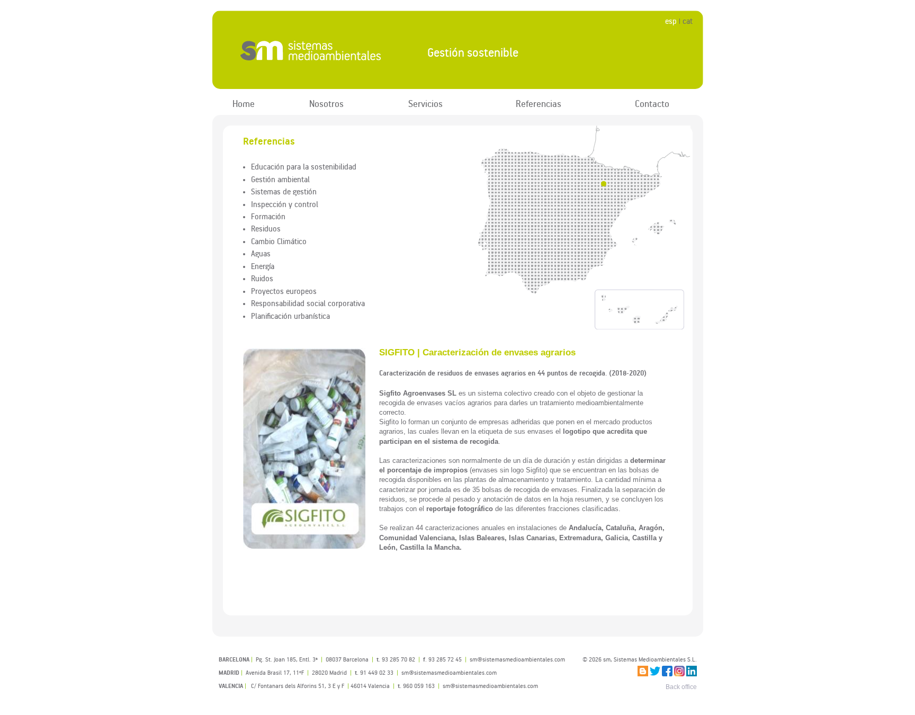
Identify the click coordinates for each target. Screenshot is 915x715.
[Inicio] (311, 50)
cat (688, 21)
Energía (262, 266)
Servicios (425, 103)
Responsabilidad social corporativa (308, 303)
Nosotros (326, 103)
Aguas (261, 253)
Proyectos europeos (284, 290)
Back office (681, 687)
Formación (268, 216)
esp (671, 21)
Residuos (266, 228)
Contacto (652, 103)
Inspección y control (284, 204)
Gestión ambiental (280, 179)
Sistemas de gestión (284, 191)
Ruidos (262, 278)
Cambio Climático (279, 241)
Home (243, 103)
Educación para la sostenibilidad (303, 166)
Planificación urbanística (290, 315)
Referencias (538, 103)
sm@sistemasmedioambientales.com (490, 686)
